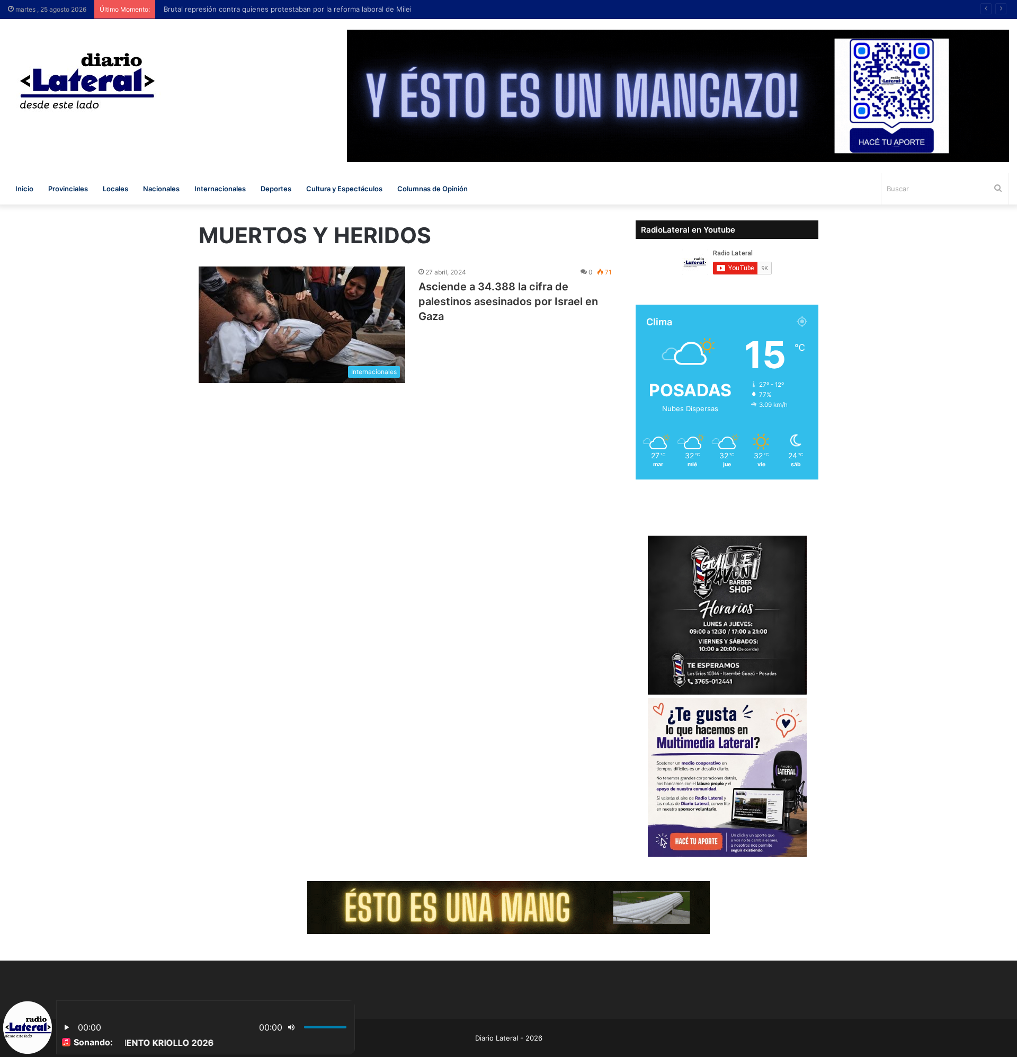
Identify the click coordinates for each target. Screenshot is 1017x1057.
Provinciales (68, 188)
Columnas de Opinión (432, 188)
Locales (115, 188)
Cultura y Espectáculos (344, 188)
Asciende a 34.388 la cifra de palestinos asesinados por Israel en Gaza (508, 301)
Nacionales (161, 188)
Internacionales (220, 188)
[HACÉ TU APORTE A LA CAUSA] (508, 906)
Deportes (276, 188)
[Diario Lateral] (87, 80)
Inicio (24, 188)
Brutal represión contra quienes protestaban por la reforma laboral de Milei (284, 9)
